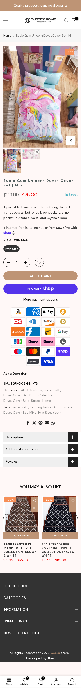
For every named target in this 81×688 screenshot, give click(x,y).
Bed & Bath (52, 390)
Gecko (55, 653)
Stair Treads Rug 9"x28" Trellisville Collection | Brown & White (20, 550)
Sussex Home (41, 401)
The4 (51, 658)
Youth (57, 413)
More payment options (40, 299)
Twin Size (44, 413)
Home (7, 36)
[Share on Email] (47, 422)
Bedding (36, 407)
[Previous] (10, 96)
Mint (32, 413)
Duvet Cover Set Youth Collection (28, 395)
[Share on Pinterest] (40, 422)
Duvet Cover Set (15, 413)
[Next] (71, 96)
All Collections (31, 390)
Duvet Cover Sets (16, 401)
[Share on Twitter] (34, 422)
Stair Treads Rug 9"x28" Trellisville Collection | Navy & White (58, 550)
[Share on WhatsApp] (53, 422)
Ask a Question (15, 373)
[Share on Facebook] (28, 422)
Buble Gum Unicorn (57, 407)
